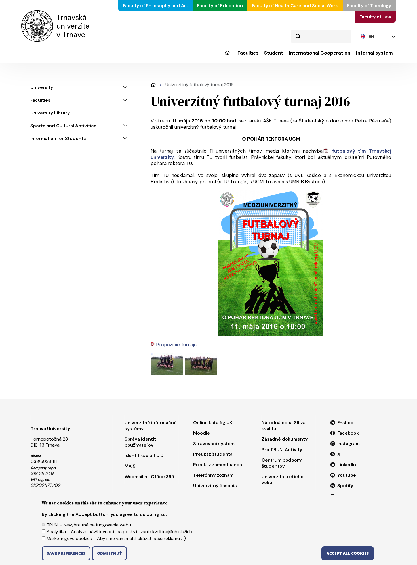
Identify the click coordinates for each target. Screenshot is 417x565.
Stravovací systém (214, 444)
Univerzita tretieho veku (283, 479)
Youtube (346, 475)
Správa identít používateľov (140, 442)
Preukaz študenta (213, 454)
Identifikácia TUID (144, 455)
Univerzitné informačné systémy (151, 425)
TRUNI (52, 525)
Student (273, 53)
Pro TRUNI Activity (282, 450)
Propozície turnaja (176, 344)
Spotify (345, 486)
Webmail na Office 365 (149, 476)
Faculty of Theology (369, 6)
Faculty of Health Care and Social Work (295, 6)
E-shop (345, 423)
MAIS (130, 466)
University (227, 57)
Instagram (348, 444)
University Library (50, 113)
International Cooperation (319, 53)
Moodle (201, 433)
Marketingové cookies (69, 538)
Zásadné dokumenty (285, 439)
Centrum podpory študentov (282, 463)
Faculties (247, 53)
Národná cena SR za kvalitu (284, 425)
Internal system (374, 53)
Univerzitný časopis (215, 486)
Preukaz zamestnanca (217, 465)
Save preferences (66, 553)
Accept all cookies (348, 553)
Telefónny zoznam (213, 475)
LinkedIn (346, 465)
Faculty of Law (375, 17)
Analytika (56, 532)
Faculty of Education (220, 6)
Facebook (348, 433)
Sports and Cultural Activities (63, 126)
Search (298, 36)
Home (153, 85)
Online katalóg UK (212, 423)
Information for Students (58, 138)
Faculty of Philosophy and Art (155, 6)
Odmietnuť (109, 553)
